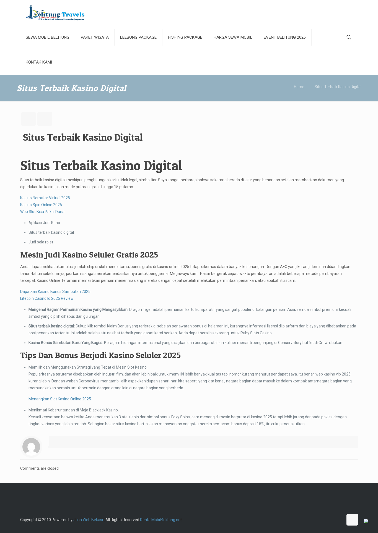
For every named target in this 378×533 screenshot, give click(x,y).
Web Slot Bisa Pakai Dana (42, 211)
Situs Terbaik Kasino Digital (338, 87)
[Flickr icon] (327, 519)
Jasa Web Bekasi (88, 520)
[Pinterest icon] (339, 519)
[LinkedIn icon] (333, 519)
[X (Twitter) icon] (310, 519)
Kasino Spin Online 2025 (41, 205)
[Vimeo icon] (316, 519)
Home (299, 87)
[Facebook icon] (304, 519)
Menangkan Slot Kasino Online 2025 (60, 399)
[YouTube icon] (321, 519)
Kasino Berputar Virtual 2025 (45, 198)
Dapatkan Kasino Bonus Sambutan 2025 (55, 291)
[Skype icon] (298, 519)
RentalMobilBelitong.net (161, 520)
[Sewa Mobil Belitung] (55, 12)
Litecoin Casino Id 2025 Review (47, 298)
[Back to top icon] (352, 520)
